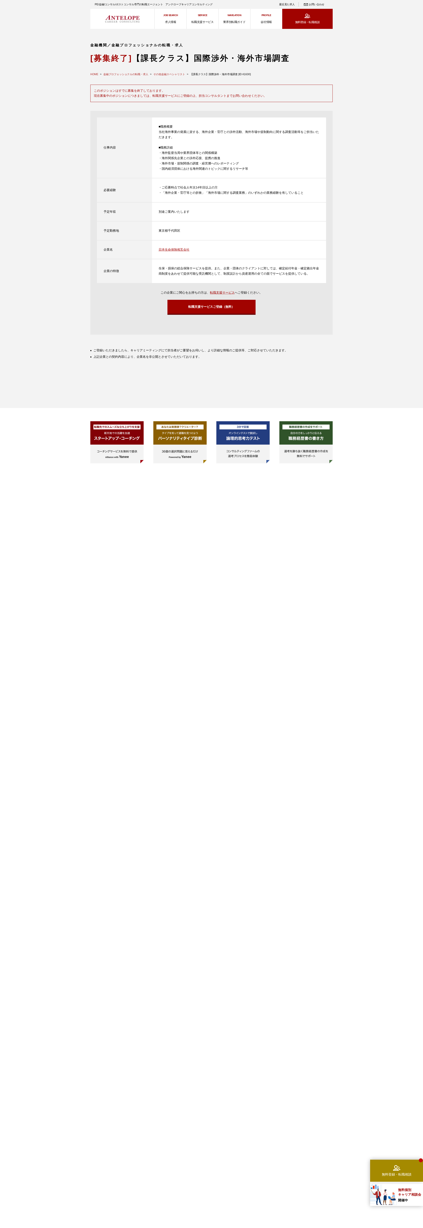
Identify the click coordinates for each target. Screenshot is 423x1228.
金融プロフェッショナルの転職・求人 (125, 74)
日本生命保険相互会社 (174, 249)
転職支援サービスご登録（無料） (211, 306)
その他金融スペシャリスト (169, 74)
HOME (94, 74)
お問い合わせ (316, 4)
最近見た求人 (287, 4)
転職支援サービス (222, 292)
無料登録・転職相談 (307, 22)
